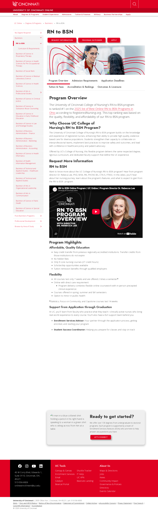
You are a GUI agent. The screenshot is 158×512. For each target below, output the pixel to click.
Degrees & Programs (33, 23)
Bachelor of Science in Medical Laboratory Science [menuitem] (28, 77)
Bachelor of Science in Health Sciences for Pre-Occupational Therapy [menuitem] (27, 63)
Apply (114, 40)
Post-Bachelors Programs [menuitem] (25, 216)
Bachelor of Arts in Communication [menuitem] (23, 194)
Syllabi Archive (91, 503)
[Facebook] (20, 466)
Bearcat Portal (62, 484)
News (102, 477)
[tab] (58, 81)
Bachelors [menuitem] (19, 38)
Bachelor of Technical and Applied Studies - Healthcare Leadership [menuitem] (27, 170)
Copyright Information (21, 506)
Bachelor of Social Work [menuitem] (25, 71)
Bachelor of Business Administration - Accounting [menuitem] (26, 147)
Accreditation (37, 506)
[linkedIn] (41, 466)
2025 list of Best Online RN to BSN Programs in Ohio (91, 111)
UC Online (18, 23)
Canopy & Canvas (63, 470)
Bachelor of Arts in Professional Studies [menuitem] (24, 92)
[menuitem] (15, 14)
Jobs (102, 474)
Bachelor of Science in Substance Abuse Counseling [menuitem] (27, 107)
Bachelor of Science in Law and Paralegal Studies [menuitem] (26, 124)
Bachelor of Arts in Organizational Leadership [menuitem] (26, 187)
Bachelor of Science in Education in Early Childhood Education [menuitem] (27, 116)
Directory (104, 487)
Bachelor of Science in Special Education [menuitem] (27, 209)
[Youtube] (34, 466)
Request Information (62, 40)
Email (57, 477)
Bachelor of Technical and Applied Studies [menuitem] (26, 179)
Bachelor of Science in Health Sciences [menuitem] (27, 85)
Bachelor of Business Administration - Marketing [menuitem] (26, 139)
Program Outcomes (92, 40)
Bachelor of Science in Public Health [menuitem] (27, 202)
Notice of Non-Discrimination (50, 503)
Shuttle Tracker (84, 470)
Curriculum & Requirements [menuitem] (29, 48)
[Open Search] (134, 4)
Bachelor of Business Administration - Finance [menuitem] (25, 132)
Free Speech (138, 503)
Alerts (15, 503)
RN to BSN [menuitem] (20, 43)
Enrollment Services (65, 474)
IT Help (80, 474)
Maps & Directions (109, 470)
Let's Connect (101, 437)
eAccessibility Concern (107, 503)
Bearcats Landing (85, 480)
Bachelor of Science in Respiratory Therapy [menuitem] (24, 55)
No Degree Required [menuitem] (23, 33)
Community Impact (109, 480)
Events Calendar (108, 491)
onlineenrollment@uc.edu (27, 485)
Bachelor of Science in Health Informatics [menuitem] (27, 154)
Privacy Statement (125, 503)
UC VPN (80, 477)
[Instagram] (26, 466)
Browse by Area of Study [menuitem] (24, 226)
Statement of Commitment (73, 503)
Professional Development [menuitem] (25, 221)
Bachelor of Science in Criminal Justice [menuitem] (28, 100)
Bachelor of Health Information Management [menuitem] (26, 162)
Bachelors (49, 23)
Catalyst (59, 480)
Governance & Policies (110, 484)
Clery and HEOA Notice (28, 503)
